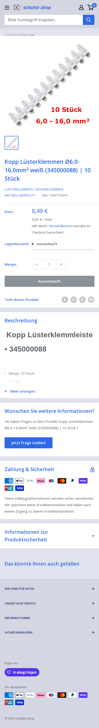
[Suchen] (88, 20)
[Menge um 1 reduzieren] (37, 264)
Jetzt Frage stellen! (29, 442)
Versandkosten (61, 225)
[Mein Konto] (81, 7)
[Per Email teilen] (91, 299)
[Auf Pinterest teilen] (73, 299)
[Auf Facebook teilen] (65, 299)
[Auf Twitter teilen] (82, 299)
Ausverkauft (49, 281)
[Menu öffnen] (7, 7)
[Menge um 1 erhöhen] (61, 264)
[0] (90, 7)
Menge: (11, 264)
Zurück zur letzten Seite (20, 35)
